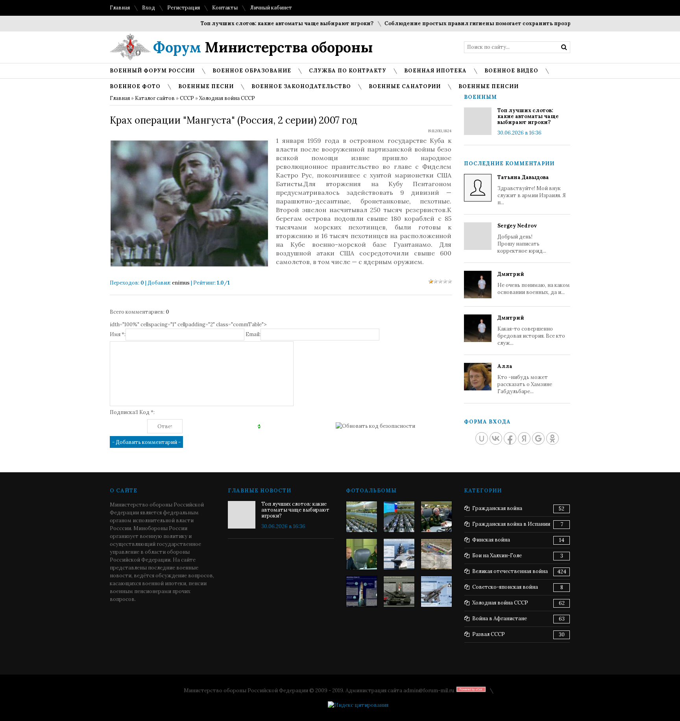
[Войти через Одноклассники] (552, 438)
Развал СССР (488, 634)
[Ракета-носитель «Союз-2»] (361, 591)
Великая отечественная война (510, 571)
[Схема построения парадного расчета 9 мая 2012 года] (436, 554)
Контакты (225, 7)
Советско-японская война (505, 587)
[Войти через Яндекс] (524, 438)
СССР (187, 98)
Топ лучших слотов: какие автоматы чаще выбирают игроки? (274, 23)
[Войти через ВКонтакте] (496, 438)
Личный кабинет (271, 7)
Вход (148, 7)
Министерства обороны (263, 47)
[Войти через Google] (538, 438)
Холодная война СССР (227, 98)
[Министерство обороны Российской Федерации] (361, 516)
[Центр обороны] (399, 516)
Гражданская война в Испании (511, 524)
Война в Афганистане (499, 618)
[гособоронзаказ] (436, 516)
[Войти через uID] (481, 438)
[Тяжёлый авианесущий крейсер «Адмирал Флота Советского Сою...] (399, 554)
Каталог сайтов (155, 98)
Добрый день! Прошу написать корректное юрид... (521, 238)
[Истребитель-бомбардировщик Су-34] (436, 591)
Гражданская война (497, 508)
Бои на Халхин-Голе (497, 555)
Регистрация (183, 7)
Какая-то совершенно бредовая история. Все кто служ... (531, 330)
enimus (181, 282)
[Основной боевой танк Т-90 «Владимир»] (399, 591)
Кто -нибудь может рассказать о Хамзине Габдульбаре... (524, 379)
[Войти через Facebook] (510, 438)
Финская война (491, 539)
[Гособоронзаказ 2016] (361, 554)
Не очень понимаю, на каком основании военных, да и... (533, 283)
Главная (120, 7)
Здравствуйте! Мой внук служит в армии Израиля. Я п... (531, 190)
